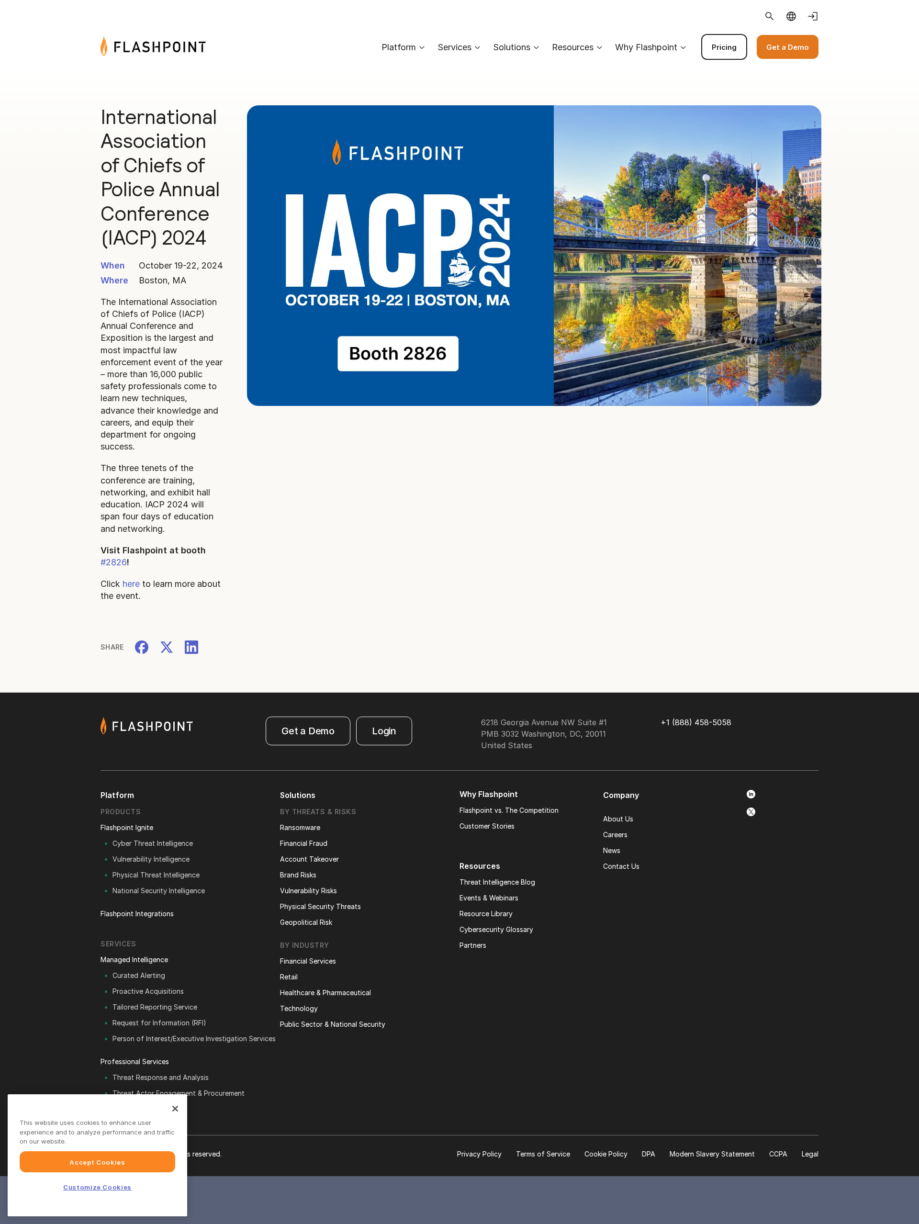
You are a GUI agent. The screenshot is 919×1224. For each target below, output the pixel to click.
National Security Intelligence (158, 891)
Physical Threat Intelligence (156, 875)
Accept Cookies (97, 1162)
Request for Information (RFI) (159, 1023)
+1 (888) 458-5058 (696, 722)
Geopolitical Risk (306, 922)
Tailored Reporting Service (154, 1007)
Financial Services (308, 961)
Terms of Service (543, 1154)
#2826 (114, 562)
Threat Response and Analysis (160, 1077)
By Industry (304, 945)
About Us (618, 819)
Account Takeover (309, 859)
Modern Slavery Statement (712, 1154)
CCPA (778, 1154)
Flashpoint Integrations (137, 914)
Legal (810, 1154)
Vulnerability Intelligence (151, 859)
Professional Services (135, 1061)
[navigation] (512, 47)
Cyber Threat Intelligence (152, 843)
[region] (97, 1155)
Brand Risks (298, 875)
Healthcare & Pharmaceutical (325, 992)
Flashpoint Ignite (127, 827)
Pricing (724, 47)
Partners (473, 945)
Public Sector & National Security (332, 1024)
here (131, 584)
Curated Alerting (138, 975)
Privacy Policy (479, 1154)
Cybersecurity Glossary (496, 929)
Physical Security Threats (320, 906)
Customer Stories (487, 826)
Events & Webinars (489, 898)
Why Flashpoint (646, 47)
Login (384, 731)
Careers (615, 835)
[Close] (175, 1108)
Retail (289, 977)
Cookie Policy (606, 1154)
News (611, 850)
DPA (648, 1154)
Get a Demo (787, 47)
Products (121, 812)
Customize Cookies (97, 1187)
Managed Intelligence (134, 959)
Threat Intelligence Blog (497, 882)
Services (454, 47)
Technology (299, 1008)
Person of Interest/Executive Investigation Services (194, 1038)
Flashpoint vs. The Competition (509, 810)
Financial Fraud (303, 843)
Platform (398, 47)
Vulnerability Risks (308, 891)
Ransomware (300, 827)
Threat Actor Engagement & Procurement (178, 1093)
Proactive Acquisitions (148, 991)
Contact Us (621, 866)
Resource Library (486, 914)
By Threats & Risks (318, 812)
